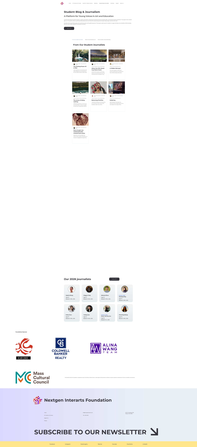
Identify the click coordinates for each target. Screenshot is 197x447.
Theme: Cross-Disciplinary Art (90, 39)
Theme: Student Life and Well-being (104, 39)
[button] (117, 3)
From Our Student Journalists (77, 39)
